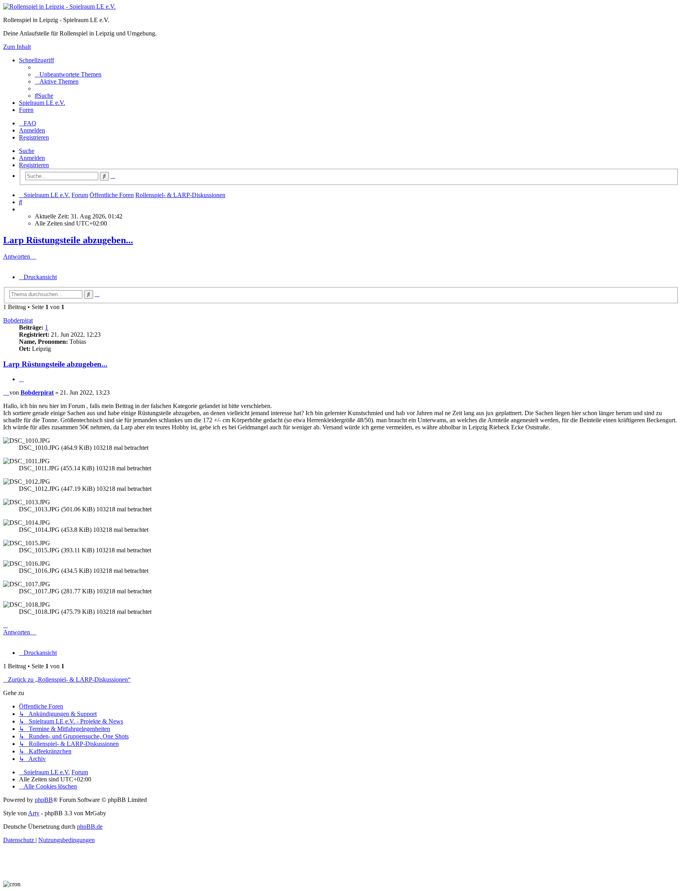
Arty (33, 813)
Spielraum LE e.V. (42, 102)
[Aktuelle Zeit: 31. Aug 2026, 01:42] (21, 209)
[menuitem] (68, 74)
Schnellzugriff (36, 60)
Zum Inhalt (17, 46)
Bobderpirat (18, 320)
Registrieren (34, 165)
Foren (26, 109)
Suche (26, 150)
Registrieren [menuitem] (34, 137)
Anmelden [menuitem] (32, 130)
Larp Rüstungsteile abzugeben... (68, 240)
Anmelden (32, 158)
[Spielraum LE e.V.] (59, 6)
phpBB (44, 799)
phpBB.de (90, 826)
